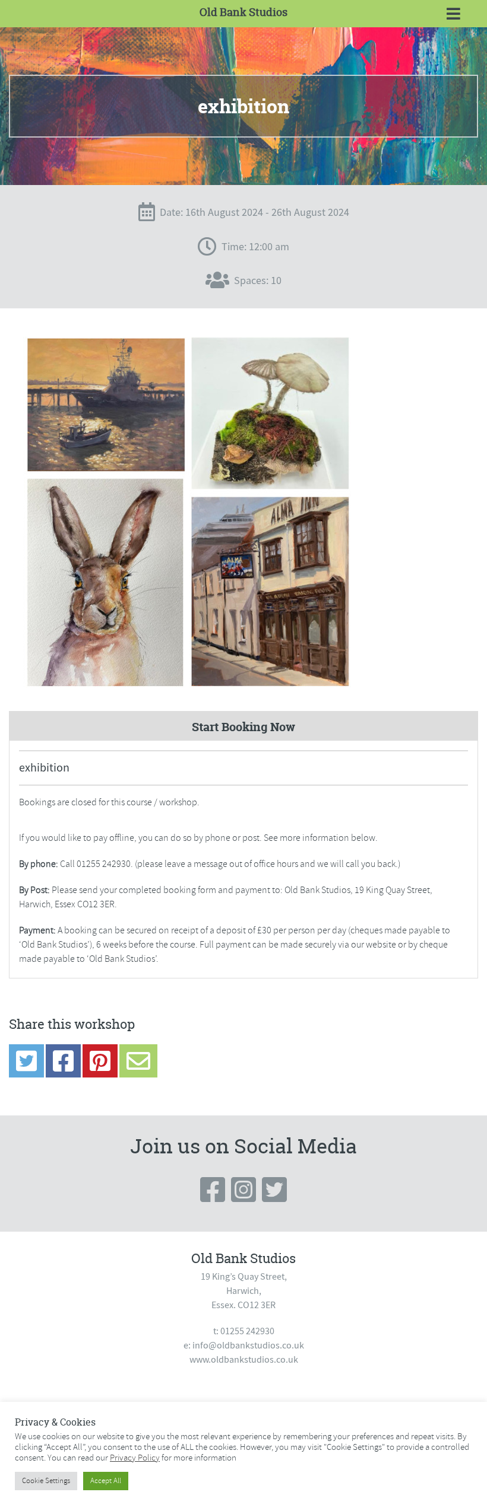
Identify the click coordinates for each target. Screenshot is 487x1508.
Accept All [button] (105, 1480)
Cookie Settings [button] (46, 1480)
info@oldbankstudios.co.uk (248, 1345)
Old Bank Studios (243, 12)
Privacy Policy (135, 1457)
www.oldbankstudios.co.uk (243, 1360)
